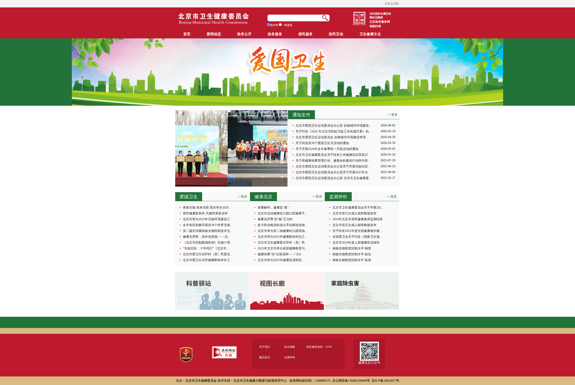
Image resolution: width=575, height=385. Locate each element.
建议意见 (264, 357)
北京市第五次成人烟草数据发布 (354, 225)
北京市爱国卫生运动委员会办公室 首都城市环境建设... (334, 125)
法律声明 (289, 357)
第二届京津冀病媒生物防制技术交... (208, 231)
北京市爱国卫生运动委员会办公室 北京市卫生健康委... (334, 178)
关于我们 (264, 346)
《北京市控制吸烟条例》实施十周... (208, 242)
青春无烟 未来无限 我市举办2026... (207, 207)
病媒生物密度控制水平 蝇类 (351, 248)
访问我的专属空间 (380, 13)
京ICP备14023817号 (385, 380)
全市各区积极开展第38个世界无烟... (208, 225)
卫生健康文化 (370, 34)
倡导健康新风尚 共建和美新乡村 (205, 213)
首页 (186, 34)
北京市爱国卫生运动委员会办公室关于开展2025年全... (333, 172)
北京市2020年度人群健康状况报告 (356, 242)
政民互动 (336, 34)
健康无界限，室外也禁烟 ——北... (206, 236)
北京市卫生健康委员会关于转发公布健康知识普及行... (333, 154)
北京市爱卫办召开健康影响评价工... (208, 260)
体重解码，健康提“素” (273, 207)
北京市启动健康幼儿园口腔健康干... (282, 213)
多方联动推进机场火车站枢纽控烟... (282, 225)
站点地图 (289, 346)
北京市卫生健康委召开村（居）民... (282, 242)
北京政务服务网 (379, 21)
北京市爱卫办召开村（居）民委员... (208, 254)
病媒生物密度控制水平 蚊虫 (351, 254)
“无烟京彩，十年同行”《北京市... (206, 248)
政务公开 (244, 34)
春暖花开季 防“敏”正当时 (275, 219)
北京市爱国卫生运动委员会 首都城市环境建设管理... (332, 137)
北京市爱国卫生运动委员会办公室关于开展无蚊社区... (333, 166)
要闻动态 (214, 34)
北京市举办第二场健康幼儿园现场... (282, 231)
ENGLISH (392, 3)
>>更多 (393, 114)
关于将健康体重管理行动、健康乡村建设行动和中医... (333, 160)
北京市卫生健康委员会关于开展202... (358, 207)
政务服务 (275, 34)
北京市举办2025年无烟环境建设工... (208, 219)
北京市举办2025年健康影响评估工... (282, 236)
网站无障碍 (376, 17)
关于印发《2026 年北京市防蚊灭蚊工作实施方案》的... (334, 131)
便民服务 (305, 34)
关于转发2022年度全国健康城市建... (357, 231)
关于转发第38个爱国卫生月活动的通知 (322, 143)
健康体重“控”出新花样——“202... (281, 254)
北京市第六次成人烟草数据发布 (354, 213)
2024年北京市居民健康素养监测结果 (357, 219)
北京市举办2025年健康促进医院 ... (281, 260)
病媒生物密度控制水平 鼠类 (351, 260)
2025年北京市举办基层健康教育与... (282, 248)
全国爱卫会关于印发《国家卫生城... (357, 236)
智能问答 (375, 26)
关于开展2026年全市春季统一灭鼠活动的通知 (327, 149)
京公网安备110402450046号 (351, 380)
